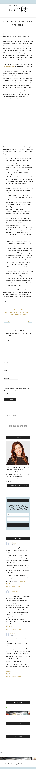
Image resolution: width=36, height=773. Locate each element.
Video (10, 584)
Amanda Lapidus (8, 67)
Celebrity (17, 308)
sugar (11, 314)
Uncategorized (18, 309)
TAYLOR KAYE (23, 314)
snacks (28, 312)
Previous (7, 321)
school (22, 312)
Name (6, 362)
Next (29, 321)
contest (23, 308)
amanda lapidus (19, 311)
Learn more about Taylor (17, 485)
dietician (28, 311)
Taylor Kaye (18, 11)
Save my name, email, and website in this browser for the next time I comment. (16, 391)
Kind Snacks (28, 92)
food (6, 312)
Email (6, 370)
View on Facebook (11, 586)
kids (10, 312)
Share (19, 586)
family (28, 308)
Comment (7, 340)
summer (16, 314)
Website (6, 378)
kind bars (16, 312)
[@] (10, 708)
